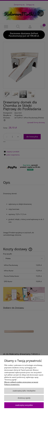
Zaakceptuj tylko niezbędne (24, 391)
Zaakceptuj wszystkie (24, 405)
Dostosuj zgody (24, 398)
